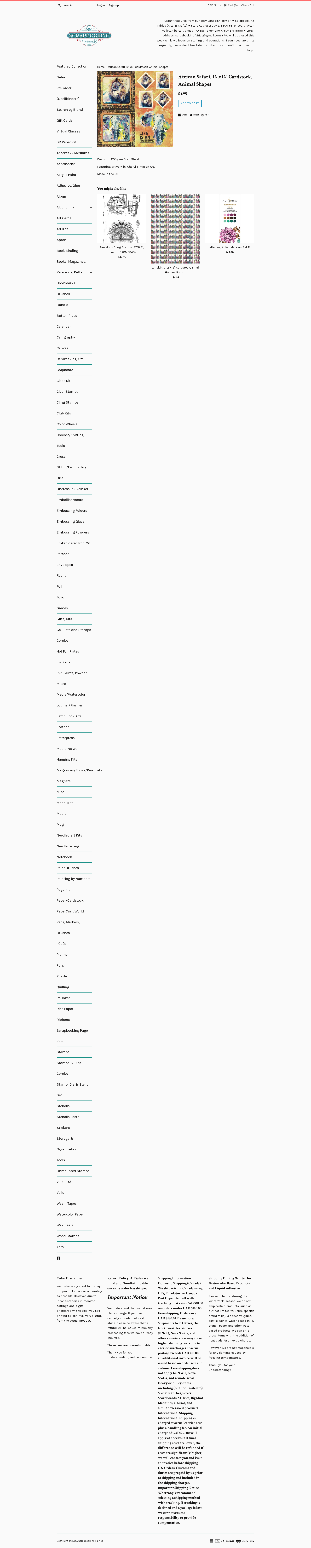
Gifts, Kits (64, 619)
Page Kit (63, 890)
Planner (63, 954)
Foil (59, 586)
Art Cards (64, 218)
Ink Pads (63, 662)
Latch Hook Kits (69, 716)
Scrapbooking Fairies (90, 1540)
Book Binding (67, 251)
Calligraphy (66, 337)
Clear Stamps (67, 392)
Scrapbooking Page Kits (72, 1035)
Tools (61, 1160)
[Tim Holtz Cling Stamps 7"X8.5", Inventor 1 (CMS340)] (121, 218)
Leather (63, 727)
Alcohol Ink (74, 207)
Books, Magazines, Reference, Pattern (74, 266)
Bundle (62, 305)
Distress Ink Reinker (72, 489)
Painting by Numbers (73, 879)
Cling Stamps (68, 402)
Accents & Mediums (73, 153)
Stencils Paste (68, 1117)
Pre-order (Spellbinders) (68, 93)
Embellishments (70, 500)
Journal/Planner (69, 705)
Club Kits (64, 413)
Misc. (61, 792)
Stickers (63, 1128)
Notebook (64, 857)
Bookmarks (66, 283)
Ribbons (63, 1020)
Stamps (63, 1052)
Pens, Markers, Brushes (68, 927)
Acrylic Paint (66, 175)
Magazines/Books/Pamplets (74, 770)
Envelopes (65, 565)
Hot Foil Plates (68, 651)
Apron (61, 240)
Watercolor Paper (70, 1214)
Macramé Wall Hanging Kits (68, 754)
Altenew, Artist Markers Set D (229, 247)
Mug (60, 824)
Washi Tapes (67, 1203)
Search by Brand (74, 110)
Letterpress (66, 738)
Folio (60, 597)
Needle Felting (68, 846)
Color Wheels (67, 424)
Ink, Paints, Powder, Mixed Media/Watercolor (72, 684)
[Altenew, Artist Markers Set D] (229, 218)
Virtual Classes (68, 131)
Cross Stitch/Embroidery (71, 461)
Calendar (64, 326)
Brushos (63, 294)
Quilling (63, 987)
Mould (62, 814)
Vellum (62, 1193)
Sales (61, 77)
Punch (62, 965)
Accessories (66, 164)
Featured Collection (72, 66)
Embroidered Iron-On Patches (73, 548)
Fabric (61, 575)
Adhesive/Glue (68, 185)
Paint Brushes (68, 868)
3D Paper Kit (66, 142)
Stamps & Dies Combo (69, 1068)
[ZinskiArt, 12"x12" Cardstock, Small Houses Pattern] (175, 229)
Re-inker (63, 998)
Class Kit (63, 381)
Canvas (62, 348)
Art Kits (62, 229)
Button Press (67, 316)
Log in (101, 5)
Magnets (64, 781)
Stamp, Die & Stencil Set (73, 1089)
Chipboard (65, 370)
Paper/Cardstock (70, 900)
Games (62, 608)
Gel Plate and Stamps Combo (74, 635)
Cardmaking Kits (70, 359)
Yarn (60, 1247)
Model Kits (65, 803)
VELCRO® (64, 1182)
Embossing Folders (72, 511)
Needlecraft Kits (69, 835)
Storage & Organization (67, 1143)
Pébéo (61, 944)
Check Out (247, 5)
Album (62, 196)
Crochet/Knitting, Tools (70, 440)
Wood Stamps (68, 1236)
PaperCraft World (70, 911)
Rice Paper (65, 1009)
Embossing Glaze (70, 521)
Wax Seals (65, 1225)
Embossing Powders (73, 532)
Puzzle (62, 976)
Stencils (63, 1106)
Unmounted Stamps (73, 1171)
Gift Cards (65, 120)
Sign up (114, 5)
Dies (60, 478)
